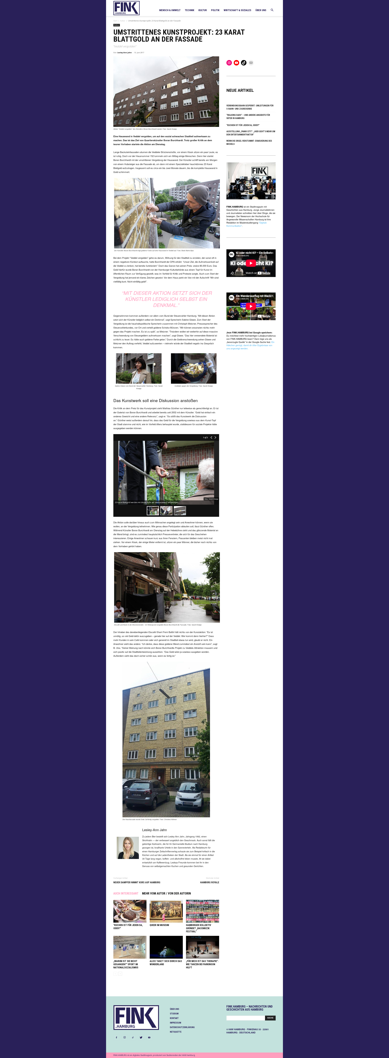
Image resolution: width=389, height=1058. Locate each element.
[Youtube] (149, 1038)
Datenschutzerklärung (182, 1027)
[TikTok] (133, 1038)
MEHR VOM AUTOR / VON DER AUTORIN (166, 893)
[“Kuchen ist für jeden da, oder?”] (129, 911)
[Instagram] (125, 1037)
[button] (272, 10)
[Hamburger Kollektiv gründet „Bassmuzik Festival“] (202, 911)
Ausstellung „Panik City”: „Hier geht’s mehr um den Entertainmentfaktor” (250, 133)
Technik (189, 10)
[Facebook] (116, 1038)
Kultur (202, 10)
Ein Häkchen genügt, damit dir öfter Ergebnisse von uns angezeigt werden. (250, 345)
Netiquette (175, 1032)
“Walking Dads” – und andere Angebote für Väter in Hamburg (248, 116)
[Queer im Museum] (166, 911)
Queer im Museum (159, 925)
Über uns (260, 10)
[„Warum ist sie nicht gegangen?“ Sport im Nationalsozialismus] (129, 947)
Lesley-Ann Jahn (124, 52)
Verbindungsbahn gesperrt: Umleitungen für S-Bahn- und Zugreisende (250, 107)
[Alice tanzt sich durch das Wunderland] (166, 947)
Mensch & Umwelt (170, 10)
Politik (215, 10)
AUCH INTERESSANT (125, 893)
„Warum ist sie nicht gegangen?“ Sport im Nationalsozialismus (125, 964)
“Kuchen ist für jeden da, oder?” (243, 125)
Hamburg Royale (209, 882)
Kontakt (174, 1018)
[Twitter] (141, 1038)
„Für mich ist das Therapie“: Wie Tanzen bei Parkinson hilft (202, 964)
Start (115, 20)
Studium (174, 1013)
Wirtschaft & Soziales (237, 10)
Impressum (175, 1023)
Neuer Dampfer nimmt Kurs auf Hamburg (136, 882)
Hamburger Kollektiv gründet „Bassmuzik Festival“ (198, 928)
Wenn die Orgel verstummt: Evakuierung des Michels (249, 142)
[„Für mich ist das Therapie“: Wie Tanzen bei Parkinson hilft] (202, 947)
